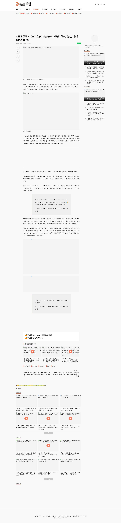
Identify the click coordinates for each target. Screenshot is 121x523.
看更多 (48, 433)
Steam (54, 366)
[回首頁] (23, 4)
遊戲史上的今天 (78, 13)
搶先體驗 (27, 366)
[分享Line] (17, 51)
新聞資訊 (36, 9)
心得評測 (27, 9)
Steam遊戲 (50, 13)
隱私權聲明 (63, 516)
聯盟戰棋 (67, 13)
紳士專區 (53, 9)
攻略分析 (18, 9)
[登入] (101, 4)
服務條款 (54, 516)
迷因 (48, 366)
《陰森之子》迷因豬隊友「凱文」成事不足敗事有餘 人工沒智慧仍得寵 (54, 172)
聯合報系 (69, 516)
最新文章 (87, 50)
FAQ (41, 516)
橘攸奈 (43, 13)
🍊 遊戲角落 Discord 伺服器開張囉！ (39, 335)
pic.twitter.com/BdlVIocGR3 (56, 205)
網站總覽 (85, 516)
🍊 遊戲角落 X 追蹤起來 (34, 338)
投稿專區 (71, 9)
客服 (43, 516)
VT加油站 (62, 9)
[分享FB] (17, 47)
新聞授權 (48, 516)
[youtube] (98, 4)
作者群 (80, 9)
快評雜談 (44, 9)
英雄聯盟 (35, 13)
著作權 (58, 516)
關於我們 (79, 516)
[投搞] (95, 4)
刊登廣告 (36, 516)
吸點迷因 (59, 13)
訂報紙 (74, 516)
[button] (104, 4)
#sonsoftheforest (40, 205)
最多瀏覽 (87, 86)
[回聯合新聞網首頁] (17, 4)
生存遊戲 (34, 366)
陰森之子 (42, 366)
